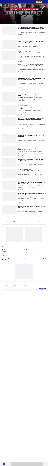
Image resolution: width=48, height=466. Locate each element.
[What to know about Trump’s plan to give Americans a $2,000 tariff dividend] (9, 139)
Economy (19, 40)
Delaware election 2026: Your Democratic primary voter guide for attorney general (18, 254)
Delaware (20, 25)
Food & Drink (20, 192)
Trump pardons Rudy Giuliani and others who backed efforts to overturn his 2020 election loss (31, 171)
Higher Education (21, 92)
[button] (4, 464)
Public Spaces (28, 51)
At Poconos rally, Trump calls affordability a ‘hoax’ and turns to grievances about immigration (31, 42)
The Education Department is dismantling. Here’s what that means (30, 94)
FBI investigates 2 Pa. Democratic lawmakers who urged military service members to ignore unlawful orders (31, 79)
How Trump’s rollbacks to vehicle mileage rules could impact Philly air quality (30, 66)
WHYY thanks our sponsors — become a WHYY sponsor (23, 279)
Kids (25, 116)
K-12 (28, 25)
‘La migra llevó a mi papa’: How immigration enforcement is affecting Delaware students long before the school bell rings (31, 28)
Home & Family (21, 116)
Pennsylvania (29, 40)
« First (13, 221)
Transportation (41, 64)
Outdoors (24, 51)
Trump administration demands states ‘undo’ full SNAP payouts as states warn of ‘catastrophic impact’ (32, 194)
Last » (39, 221)
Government (24, 169)
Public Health (24, 158)
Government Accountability (32, 64)
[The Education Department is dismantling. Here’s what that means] (9, 97)
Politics (28, 92)
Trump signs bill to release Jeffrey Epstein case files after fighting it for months (31, 107)
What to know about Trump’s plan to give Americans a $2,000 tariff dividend (31, 136)
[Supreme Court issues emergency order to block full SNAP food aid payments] (9, 210)
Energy (19, 64)
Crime (19, 105)
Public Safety (31, 146)
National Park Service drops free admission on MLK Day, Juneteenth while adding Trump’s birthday (30, 53)
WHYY (4, 2)
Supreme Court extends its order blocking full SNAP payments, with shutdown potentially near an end (31, 160)
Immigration (25, 25)
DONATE (39, 1)
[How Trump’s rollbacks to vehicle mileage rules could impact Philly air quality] (9, 69)
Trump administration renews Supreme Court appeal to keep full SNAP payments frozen (31, 182)
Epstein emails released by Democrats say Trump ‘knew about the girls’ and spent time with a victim (32, 148)
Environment (24, 64)
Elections (20, 169)
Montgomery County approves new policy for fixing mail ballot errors (16, 249)
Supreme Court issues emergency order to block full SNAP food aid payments (31, 207)
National (19, 51)
